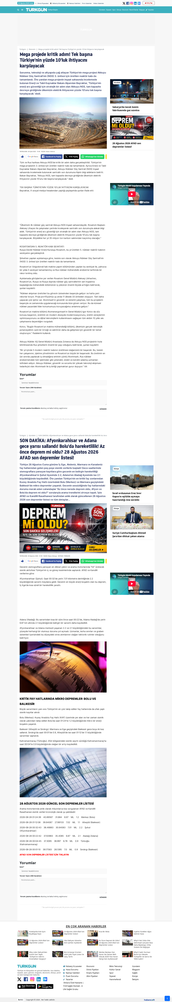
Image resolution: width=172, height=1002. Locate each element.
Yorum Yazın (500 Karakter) (31, 387)
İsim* (22, 379)
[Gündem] (132, 91)
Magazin (136, 969)
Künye (135, 976)
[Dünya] (132, 477)
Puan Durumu (72, 976)
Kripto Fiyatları (92, 973)
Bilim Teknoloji (115, 966)
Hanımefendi (115, 979)
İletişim (135, 979)
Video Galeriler (98, 3)
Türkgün (22, 49)
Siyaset (112, 976)
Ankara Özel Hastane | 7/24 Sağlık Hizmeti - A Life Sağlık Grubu (73, 986)
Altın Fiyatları (92, 976)
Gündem (32, 435)
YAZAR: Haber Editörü (48, 151)
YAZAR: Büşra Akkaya (50, 556)
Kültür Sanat (114, 969)
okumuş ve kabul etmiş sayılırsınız (43, 408)
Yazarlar (69, 979)
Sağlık (134, 973)
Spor (111, 973)
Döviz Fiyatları (92, 969)
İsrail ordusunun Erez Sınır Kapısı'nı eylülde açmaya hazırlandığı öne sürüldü (126, 496)
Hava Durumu (72, 969)
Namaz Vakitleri (74, 3)
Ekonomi (32, 49)
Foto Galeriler (87, 3)
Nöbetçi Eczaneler (59, 3)
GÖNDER (103, 409)
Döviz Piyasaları (43, 3)
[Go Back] (167, 998)
